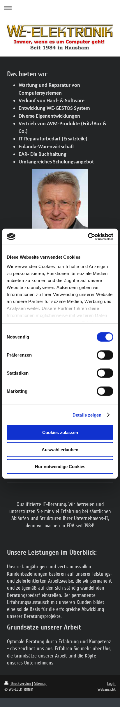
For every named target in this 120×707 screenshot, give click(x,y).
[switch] (105, 355)
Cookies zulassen (60, 432)
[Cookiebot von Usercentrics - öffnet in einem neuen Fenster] (87, 236)
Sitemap (40, 683)
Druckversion (21, 683)
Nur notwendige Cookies (60, 466)
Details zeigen (87, 414)
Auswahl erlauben (60, 449)
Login (111, 683)
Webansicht (107, 689)
